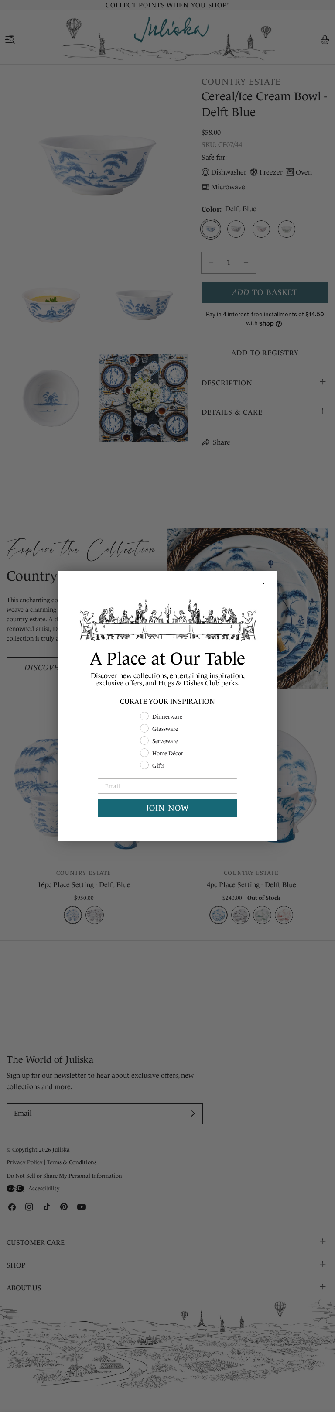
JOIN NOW (167, 808)
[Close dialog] (263, 583)
